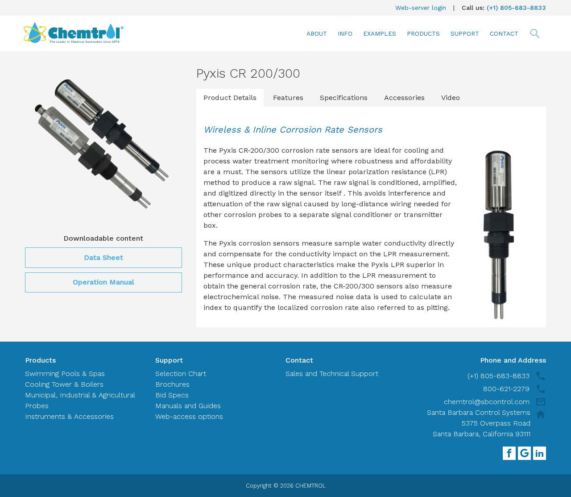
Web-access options (189, 416)
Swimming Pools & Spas (65, 373)
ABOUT (316, 33)
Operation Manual (103, 282)
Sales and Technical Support (332, 373)
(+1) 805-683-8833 (516, 7)
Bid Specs (172, 395)
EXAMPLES (379, 33)
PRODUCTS (423, 33)
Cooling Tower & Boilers (64, 384)
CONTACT (504, 33)
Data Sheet (103, 257)
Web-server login (420, 7)
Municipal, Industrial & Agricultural (80, 395)
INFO (345, 33)
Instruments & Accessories (69, 416)
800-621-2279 (506, 388)
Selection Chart (180, 373)
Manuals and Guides (188, 405)
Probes (37, 405)
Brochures (172, 384)
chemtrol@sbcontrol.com (487, 401)
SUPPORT (465, 33)
